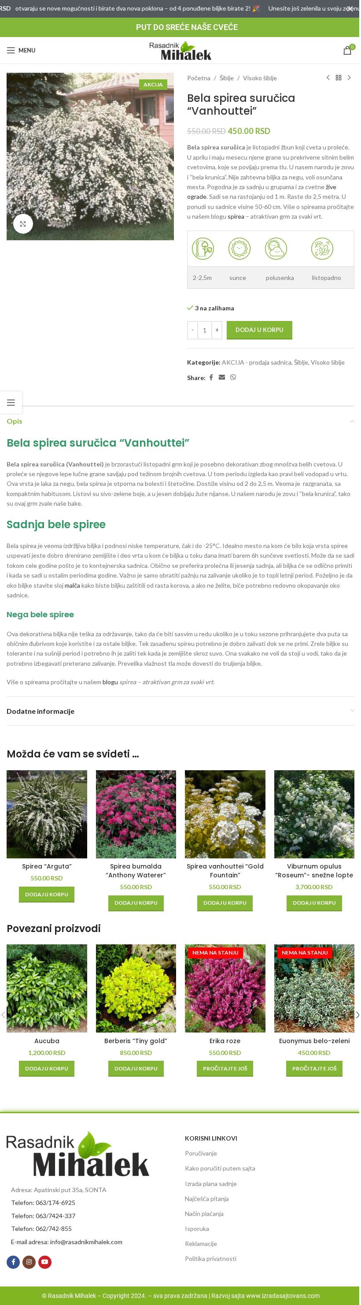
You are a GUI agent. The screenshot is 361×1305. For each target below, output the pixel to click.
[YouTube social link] (45, 1262)
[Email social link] (222, 378)
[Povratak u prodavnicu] (338, 78)
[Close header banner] (350, 9)
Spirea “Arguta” (47, 866)
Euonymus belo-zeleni (314, 1041)
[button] (46, 894)
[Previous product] (328, 78)
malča (72, 585)
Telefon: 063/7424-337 (43, 1215)
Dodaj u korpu (260, 329)
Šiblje (227, 78)
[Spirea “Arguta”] (47, 814)
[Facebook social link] (211, 378)
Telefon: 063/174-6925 (43, 1202)
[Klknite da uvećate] (23, 224)
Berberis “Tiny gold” (135, 1041)
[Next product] (349, 78)
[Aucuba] (47, 988)
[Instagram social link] (29, 1262)
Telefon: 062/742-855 (41, 1228)
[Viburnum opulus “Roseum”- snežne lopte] (314, 814)
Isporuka (197, 1228)
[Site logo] (180, 49)
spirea (236, 216)
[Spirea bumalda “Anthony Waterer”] (136, 814)
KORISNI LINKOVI (211, 1138)
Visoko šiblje (260, 78)
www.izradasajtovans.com (283, 1295)
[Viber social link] (233, 378)
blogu (110, 682)
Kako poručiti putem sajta (220, 1168)
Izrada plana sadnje (211, 1183)
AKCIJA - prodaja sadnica (256, 362)
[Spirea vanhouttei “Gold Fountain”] (225, 814)
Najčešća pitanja (207, 1198)
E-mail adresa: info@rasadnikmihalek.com (66, 1241)
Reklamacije (201, 1243)
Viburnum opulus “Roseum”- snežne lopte (314, 871)
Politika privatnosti (210, 1258)
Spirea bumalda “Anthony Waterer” (136, 871)
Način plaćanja (204, 1213)
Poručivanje (201, 1153)
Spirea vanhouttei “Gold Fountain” (225, 871)
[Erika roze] (225, 988)
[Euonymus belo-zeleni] (314, 988)
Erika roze (225, 1041)
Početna (198, 78)
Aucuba (46, 1041)
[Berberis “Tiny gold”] (136, 988)
